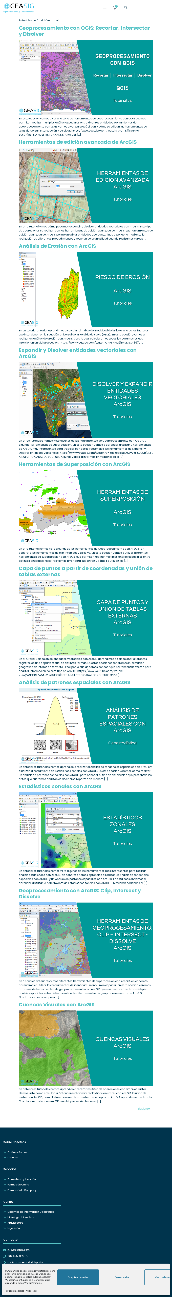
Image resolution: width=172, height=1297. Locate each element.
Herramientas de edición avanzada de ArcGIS (78, 142)
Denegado (122, 1277)
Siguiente (145, 1109)
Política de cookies (14, 1290)
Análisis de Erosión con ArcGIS (57, 246)
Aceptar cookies (78, 1277)
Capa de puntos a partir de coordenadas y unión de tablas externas (86, 571)
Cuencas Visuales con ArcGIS (57, 1004)
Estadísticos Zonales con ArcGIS (60, 786)
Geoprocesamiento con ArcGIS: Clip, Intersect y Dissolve (80, 893)
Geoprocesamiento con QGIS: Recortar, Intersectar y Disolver (84, 31)
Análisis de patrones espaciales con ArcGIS (74, 682)
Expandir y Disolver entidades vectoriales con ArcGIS (78, 353)
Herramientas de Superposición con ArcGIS (74, 464)
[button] (105, 8)
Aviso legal (31, 1290)
